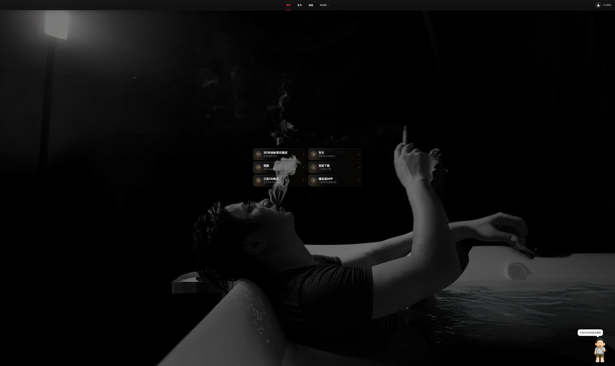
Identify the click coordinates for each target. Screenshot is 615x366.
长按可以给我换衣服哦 (590, 332)
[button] (600, 350)
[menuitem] (288, 5)
